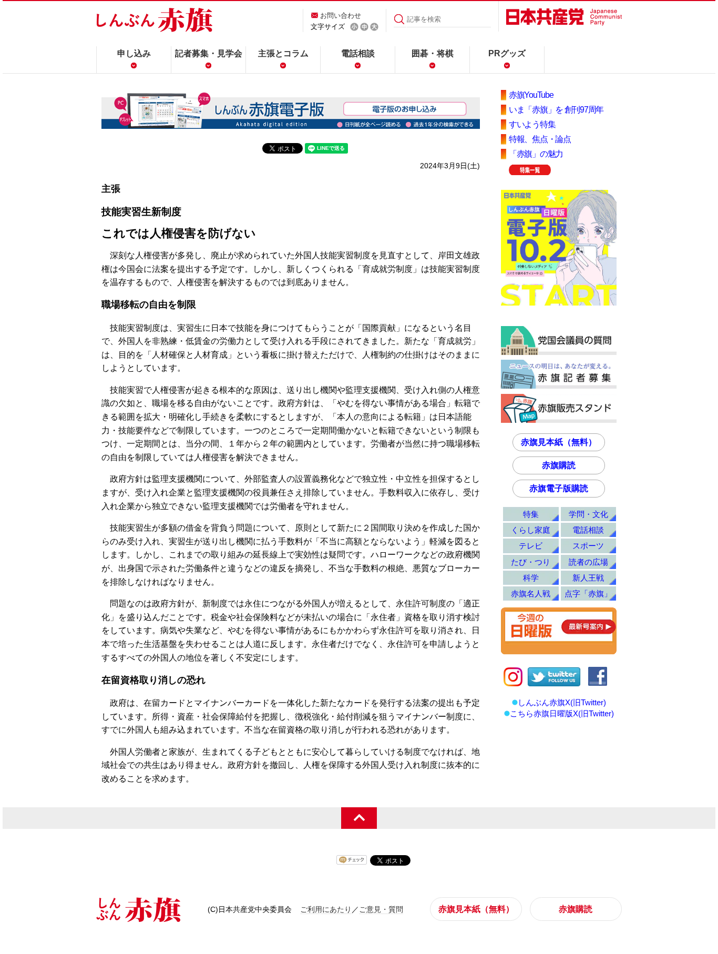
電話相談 (358, 53)
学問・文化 (588, 514)
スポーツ (588, 545)
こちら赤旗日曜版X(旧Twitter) (562, 713)
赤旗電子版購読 (558, 488)
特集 (531, 514)
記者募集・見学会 (208, 53)
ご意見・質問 (381, 909)
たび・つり (530, 561)
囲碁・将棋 (433, 53)
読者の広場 (588, 561)
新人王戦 (588, 577)
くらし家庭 (530, 529)
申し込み (134, 53)
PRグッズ (507, 53)
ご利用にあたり (326, 909)
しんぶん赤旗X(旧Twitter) (562, 702)
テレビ (530, 545)
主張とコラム (283, 53)
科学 (531, 577)
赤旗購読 (559, 465)
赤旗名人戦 (530, 593)
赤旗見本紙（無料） (559, 442)
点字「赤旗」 (588, 593)
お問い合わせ (340, 15)
